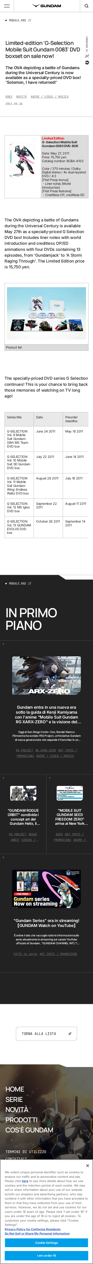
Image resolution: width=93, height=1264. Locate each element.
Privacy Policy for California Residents (32, 1229)
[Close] (88, 1166)
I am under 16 (46, 1255)
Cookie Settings (46, 1242)
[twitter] (86, 56)
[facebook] (86, 62)
